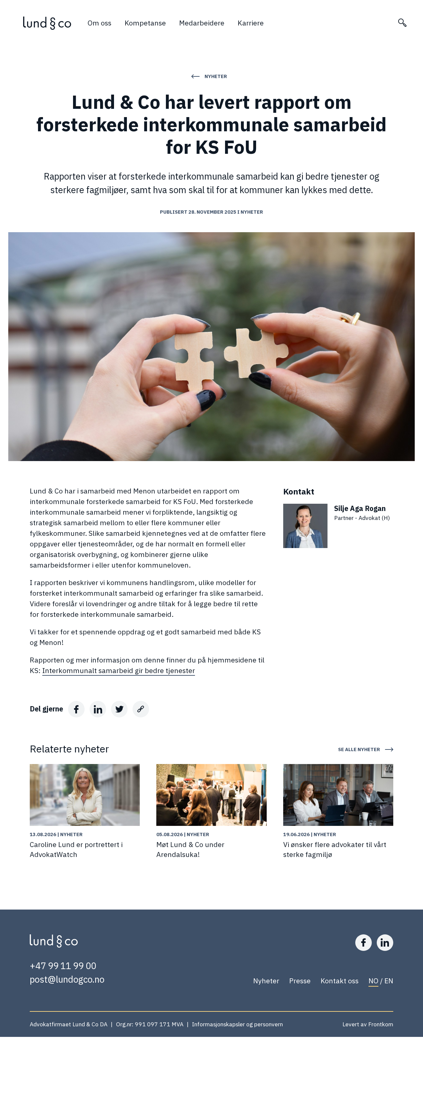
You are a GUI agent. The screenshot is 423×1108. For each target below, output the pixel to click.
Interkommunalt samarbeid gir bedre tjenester (118, 670)
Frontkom (380, 1024)
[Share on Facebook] (76, 709)
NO (373, 980)
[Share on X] (119, 709)
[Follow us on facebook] (363, 942)
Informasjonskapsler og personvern (237, 1024)
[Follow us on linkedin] (385, 942)
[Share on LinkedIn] (98, 709)
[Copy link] (141, 709)
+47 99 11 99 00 (63, 966)
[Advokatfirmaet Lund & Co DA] (47, 23)
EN (388, 980)
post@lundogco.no (67, 979)
